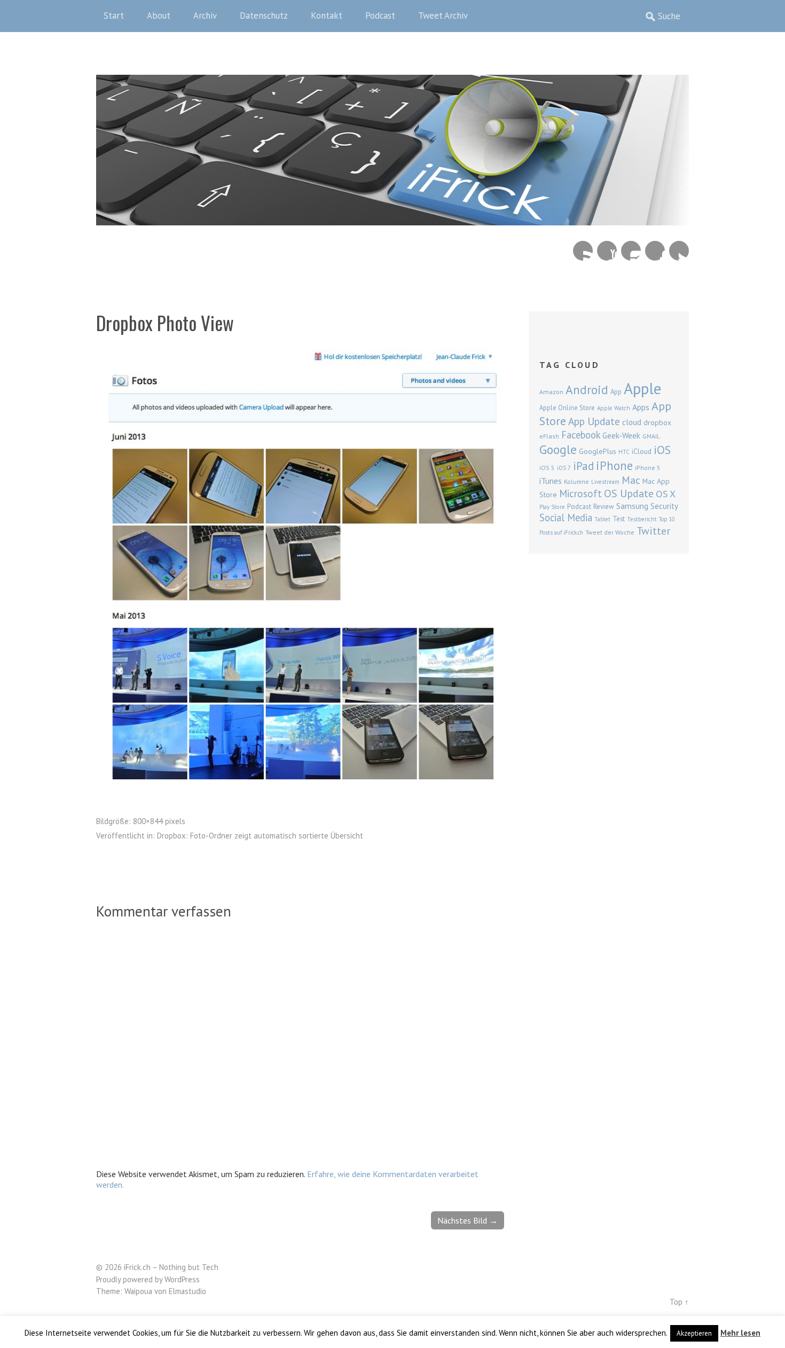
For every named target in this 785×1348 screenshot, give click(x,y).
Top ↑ (679, 1302)
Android (587, 389)
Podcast (380, 15)
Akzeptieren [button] (694, 1333)
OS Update (629, 493)
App (616, 391)
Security (664, 506)
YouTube (607, 251)
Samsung (632, 505)
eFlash (549, 436)
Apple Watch (613, 408)
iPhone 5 (648, 468)
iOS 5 (547, 468)
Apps (640, 407)
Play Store (552, 507)
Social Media (565, 517)
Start (114, 15)
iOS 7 (564, 468)
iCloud (641, 451)
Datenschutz (264, 15)
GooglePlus (597, 451)
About (158, 15)
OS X (666, 494)
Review (603, 506)
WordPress (182, 1279)
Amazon (551, 392)
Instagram (631, 251)
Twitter (679, 251)
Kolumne (576, 481)
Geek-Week (621, 435)
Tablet (602, 519)
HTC (624, 452)
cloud (631, 422)
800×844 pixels (159, 821)
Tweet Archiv (443, 15)
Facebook (655, 251)
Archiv (205, 15)
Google (558, 449)
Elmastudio (187, 1291)
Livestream (605, 481)
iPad (583, 465)
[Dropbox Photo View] (300, 777)
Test (619, 518)
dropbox (657, 422)
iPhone (614, 465)
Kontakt (326, 15)
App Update (594, 421)
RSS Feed (583, 251)
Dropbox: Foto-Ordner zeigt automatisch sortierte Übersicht (260, 835)
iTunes (550, 480)
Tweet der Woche (609, 532)
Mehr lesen (740, 1333)
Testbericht (642, 519)
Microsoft (580, 493)
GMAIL (651, 436)
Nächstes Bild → (467, 1220)
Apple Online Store (567, 407)
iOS (662, 449)
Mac (631, 480)
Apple (642, 388)
